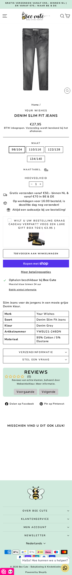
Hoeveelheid (36, 178)
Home (35, 104)
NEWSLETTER (35, 535)
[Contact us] (65, 568)
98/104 (17, 150)
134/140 (36, 159)
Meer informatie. (45, 383)
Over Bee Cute (35, 510)
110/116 (35, 150)
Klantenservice (35, 519)
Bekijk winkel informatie (23, 289)
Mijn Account (35, 527)
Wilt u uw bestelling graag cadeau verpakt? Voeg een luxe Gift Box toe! (37, 224)
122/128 (54, 150)
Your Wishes (36, 110)
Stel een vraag (36, 359)
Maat (35, 143)
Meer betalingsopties (36, 272)
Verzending (32, 128)
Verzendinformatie (36, 352)
